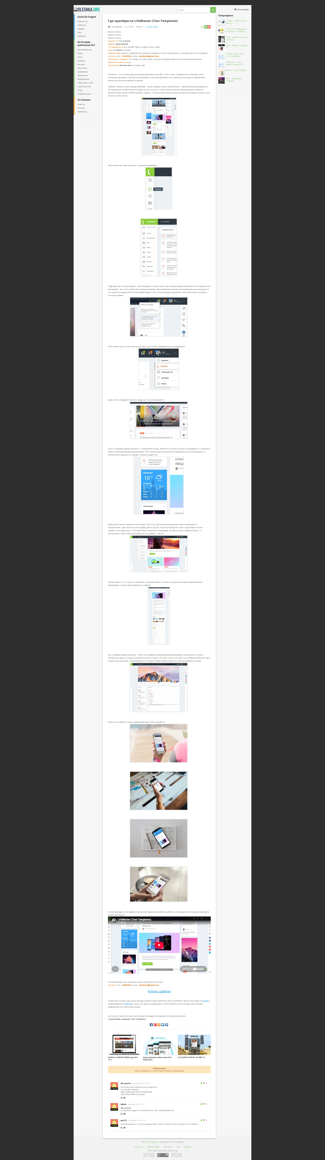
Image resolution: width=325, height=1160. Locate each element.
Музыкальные (83, 79)
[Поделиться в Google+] (155, 1024)
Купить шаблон (159, 991)
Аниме (80, 53)
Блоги (80, 57)
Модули (80, 29)
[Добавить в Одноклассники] (158, 1024)
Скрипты (81, 104)
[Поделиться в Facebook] (151, 1024)
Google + (206, 1001)
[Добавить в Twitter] (162, 1024)
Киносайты (82, 68)
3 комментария (152, 27)
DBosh (123, 1104)
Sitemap (187, 1147)
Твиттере (129, 1004)
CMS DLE (145, 1142)
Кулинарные (82, 72)
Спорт (80, 90)
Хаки (79, 32)
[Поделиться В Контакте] (166, 1024)
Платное (81, 108)
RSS (178, 1147)
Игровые (81, 60)
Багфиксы (81, 36)
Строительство (84, 86)
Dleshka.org (88, 9)
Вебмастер (82, 111)
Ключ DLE (138, 1147)
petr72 (124, 1120)
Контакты (168, 1147)
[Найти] (213, 10)
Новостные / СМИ (85, 83)
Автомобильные (84, 49)
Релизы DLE (82, 21)
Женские (81, 64)
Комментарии (153, 1147)
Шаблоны (81, 25)
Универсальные (84, 94)
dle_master (126, 1083)
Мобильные (82, 75)
